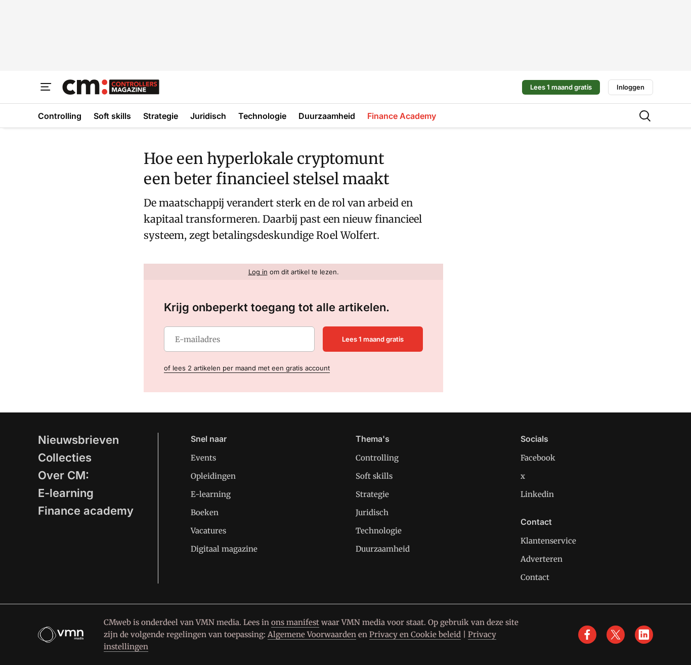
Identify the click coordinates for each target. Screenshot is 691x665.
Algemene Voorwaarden (312, 634)
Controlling (377, 458)
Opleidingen (213, 476)
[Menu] (46, 87)
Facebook (538, 458)
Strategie (372, 494)
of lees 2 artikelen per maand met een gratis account (247, 368)
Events (203, 458)
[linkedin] (644, 635)
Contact (535, 577)
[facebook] (587, 635)
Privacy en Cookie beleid (415, 634)
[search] (645, 116)
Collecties (65, 457)
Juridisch (372, 512)
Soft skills (374, 476)
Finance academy (86, 510)
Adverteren (542, 559)
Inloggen (630, 87)
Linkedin (537, 494)
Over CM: (63, 475)
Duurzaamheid (383, 549)
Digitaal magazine (224, 549)
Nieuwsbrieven (78, 439)
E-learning (66, 493)
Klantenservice (548, 541)
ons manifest (295, 622)
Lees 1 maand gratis (561, 87)
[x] (616, 635)
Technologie (379, 530)
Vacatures (208, 530)
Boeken (205, 512)
